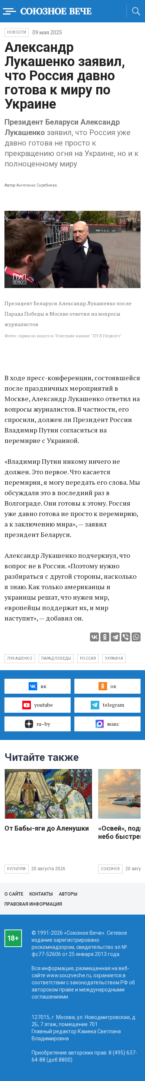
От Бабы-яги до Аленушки (46, 828)
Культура (16, 869)
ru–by (43, 723)
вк (43, 686)
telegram (113, 704)
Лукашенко (19, 658)
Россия (88, 658)
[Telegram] (115, 636)
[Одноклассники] (104, 636)
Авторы (68, 894)
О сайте (13, 894)
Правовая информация (33, 904)
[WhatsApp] (136, 636)
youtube (43, 704)
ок (113, 686)
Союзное (110, 869)
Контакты (41, 894)
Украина (114, 658)
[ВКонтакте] (94, 636)
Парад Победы (56, 658)
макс (113, 723)
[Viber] (125, 636)
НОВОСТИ (16, 32)
